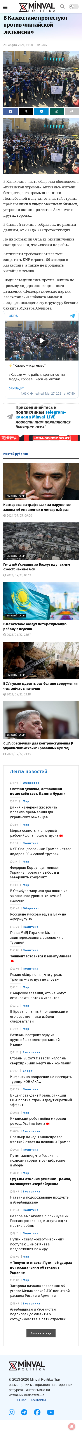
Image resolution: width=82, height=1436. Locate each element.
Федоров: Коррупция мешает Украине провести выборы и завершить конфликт (34, 872)
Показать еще (41, 1333)
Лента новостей (28, 771)
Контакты (38, 1400)
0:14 (14, 861)
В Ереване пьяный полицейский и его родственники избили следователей (39, 1016)
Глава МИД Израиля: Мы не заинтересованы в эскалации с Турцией (36, 938)
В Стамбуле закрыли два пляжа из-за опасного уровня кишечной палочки (39, 896)
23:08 (15, 950)
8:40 (15, 782)
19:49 (15, 1191)
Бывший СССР (16, 496)
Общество (31, 782)
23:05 (15, 968)
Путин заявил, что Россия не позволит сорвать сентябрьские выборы (37, 1161)
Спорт (28, 1070)
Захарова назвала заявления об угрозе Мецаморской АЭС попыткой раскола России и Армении (40, 1291)
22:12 (15, 1005)
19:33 (15, 1210)
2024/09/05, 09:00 (19, 515)
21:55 (15, 1029)
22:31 (15, 987)
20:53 (15, 1112)
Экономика (31, 1052)
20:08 (15, 1173)
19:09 (15, 1256)
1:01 (14, 801)
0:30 (15, 843)
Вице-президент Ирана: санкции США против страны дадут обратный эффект (41, 1100)
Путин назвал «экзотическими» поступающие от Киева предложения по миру (37, 1244)
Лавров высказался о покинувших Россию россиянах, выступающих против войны (39, 1221)
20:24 (15, 1149)
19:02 (15, 1280)
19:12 (15, 1233)
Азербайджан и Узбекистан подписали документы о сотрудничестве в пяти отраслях (38, 1314)
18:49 (15, 1303)
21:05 (15, 1089)
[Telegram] (24, 1412)
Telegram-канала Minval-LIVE (41, 415)
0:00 (15, 885)
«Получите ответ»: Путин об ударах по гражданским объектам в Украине (41, 1268)
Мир (26, 801)
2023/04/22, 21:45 (18, 754)
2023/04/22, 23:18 (18, 694)
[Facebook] (37, 1412)
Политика (30, 843)
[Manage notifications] (71, 1426)
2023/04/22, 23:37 (18, 635)
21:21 (15, 1070)
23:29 (15, 927)
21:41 (15, 1052)
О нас (21, 1400)
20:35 (15, 1131)
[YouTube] (50, 1412)
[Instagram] (11, 1412)
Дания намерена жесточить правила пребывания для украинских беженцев (33, 812)
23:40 (15, 908)
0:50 (15, 824)
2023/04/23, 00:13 (18, 575)
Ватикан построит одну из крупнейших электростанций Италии (35, 1040)
